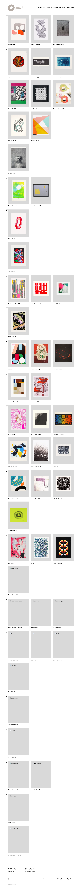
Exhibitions (54, 7)
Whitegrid (62, 7)
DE (71, 2)
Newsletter (70, 7)
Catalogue (46, 7)
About (12, 879)
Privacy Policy (60, 879)
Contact (18, 879)
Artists (40, 7)
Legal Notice (70, 879)
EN (73, 2)
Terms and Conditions (48, 879)
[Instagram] (9, 879)
